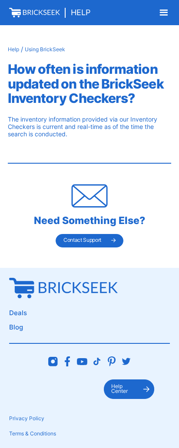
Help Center (119, 389)
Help (80, 12)
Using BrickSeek (45, 49)
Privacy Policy (26, 418)
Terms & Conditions (32, 434)
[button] (163, 13)
